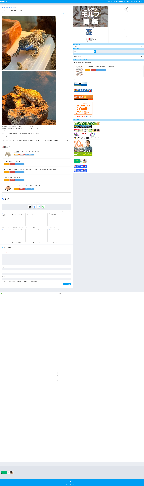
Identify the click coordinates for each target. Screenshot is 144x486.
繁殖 (128, 1)
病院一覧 (94, 39)
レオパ (131, 1)
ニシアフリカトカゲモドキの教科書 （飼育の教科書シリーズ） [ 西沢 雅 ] (99, 66)
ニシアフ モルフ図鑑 (118, 1)
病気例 (125, 1)
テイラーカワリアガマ (66, 211)
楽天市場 (22, 154)
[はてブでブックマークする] (38, 206)
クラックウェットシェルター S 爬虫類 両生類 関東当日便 (26, 151)
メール (3, 271)
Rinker (18, 152)
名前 (3, 267)
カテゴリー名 (126, 36)
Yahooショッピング (29, 154)
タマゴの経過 (126, 11)
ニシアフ (135, 1)
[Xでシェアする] (29, 206)
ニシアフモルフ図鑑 (91, 27)
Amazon (16, 154)
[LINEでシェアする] (43, 206)
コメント (4, 252)
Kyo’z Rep (3, 1)
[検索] (95, 51)
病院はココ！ (110, 1)
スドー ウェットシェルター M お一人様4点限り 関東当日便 (26, 185)
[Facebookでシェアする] (34, 206)
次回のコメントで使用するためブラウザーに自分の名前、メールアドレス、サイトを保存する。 (21, 281)
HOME (73, 481)
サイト (3, 276)
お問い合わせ (140, 1)
